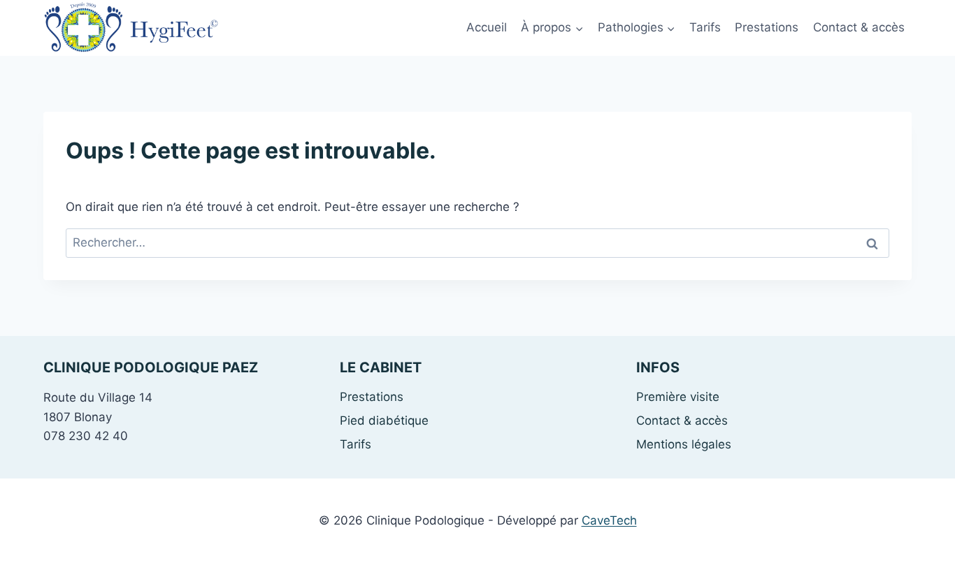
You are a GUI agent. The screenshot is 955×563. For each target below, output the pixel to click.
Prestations (766, 27)
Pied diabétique (384, 420)
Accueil (486, 27)
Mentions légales (683, 444)
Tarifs (705, 27)
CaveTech (609, 520)
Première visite (677, 397)
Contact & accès (859, 27)
